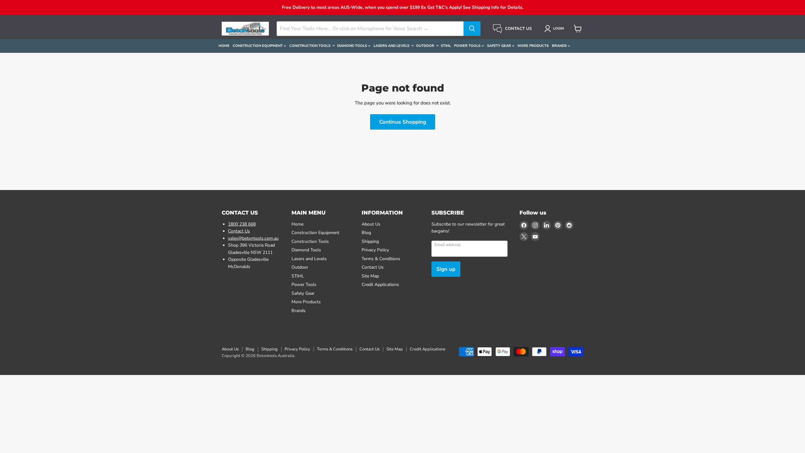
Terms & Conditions (381, 259)
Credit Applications (380, 285)
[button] (555, 28)
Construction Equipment (258, 45)
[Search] (472, 28)
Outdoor (425, 45)
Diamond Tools (352, 45)
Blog (366, 233)
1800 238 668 (242, 224)
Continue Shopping (402, 122)
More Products (533, 45)
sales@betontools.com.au (253, 238)
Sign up (445, 269)
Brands (560, 45)
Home (224, 45)
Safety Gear (499, 45)
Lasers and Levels (392, 45)
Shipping (370, 241)
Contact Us (239, 231)
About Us (371, 224)
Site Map (370, 276)
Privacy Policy (375, 250)
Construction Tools (310, 45)
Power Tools (467, 45)
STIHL (446, 45)
